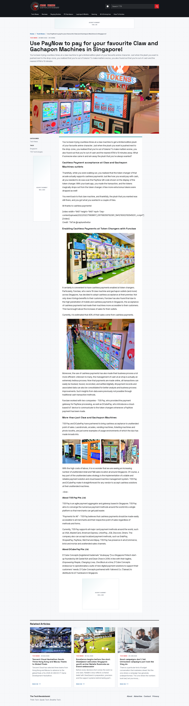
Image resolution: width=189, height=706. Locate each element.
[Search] (157, 6)
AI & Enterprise (105, 14)
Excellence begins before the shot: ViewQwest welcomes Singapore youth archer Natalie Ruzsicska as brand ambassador (93, 663)
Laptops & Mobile (82, 14)
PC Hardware (68, 14)
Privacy (155, 696)
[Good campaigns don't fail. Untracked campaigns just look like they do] (138, 640)
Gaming (94, 14)
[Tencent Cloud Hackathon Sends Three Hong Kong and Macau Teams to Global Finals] (50, 640)
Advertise (138, 696)
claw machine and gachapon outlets (110, 291)
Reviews (44, 14)
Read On (35, 684)
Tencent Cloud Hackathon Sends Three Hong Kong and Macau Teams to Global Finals (49, 661)
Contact (147, 696)
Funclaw (77, 291)
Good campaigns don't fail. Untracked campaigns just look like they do (137, 661)
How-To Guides (119, 14)
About (129, 696)
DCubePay (107, 404)
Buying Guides (56, 14)
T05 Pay (101, 400)
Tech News (35, 14)
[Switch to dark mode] (107, 6)
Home (32, 34)
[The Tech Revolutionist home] (60, 6)
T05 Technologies (36, 152)
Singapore (33, 149)
